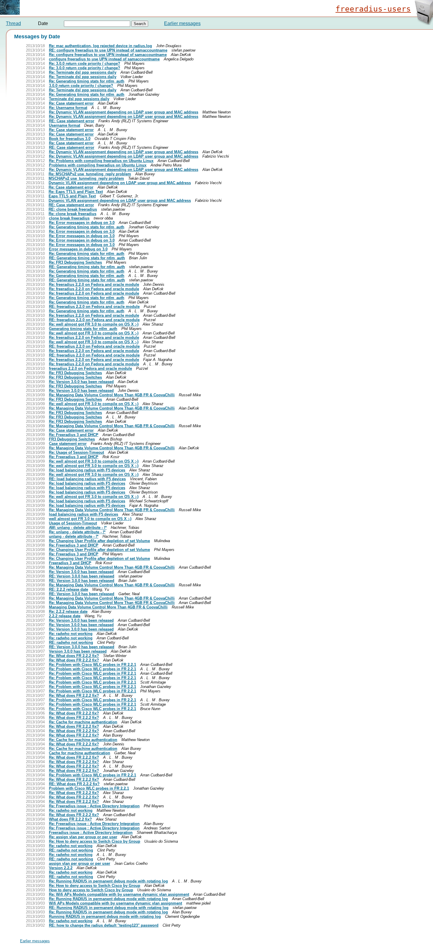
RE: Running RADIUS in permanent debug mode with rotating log (108, 907)
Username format (64, 125)
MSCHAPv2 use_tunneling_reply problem (86, 178)
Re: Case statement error (71, 103)
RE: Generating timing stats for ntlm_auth (87, 258)
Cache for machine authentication (79, 753)
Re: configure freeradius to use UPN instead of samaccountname (108, 54)
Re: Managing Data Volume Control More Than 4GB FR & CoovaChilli (112, 395)
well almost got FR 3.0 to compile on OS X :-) (90, 519)
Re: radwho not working (70, 633)
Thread (13, 23)
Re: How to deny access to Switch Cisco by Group (94, 841)
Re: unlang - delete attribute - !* (77, 532)
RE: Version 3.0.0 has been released (81, 576)
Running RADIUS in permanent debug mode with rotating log (105, 916)
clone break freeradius (69, 218)
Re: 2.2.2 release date (68, 611)
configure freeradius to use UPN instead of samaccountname (104, 59)
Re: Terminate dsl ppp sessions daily (82, 72)
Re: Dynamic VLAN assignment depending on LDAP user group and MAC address (123, 112)
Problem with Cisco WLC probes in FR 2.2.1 (89, 788)
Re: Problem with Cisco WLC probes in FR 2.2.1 (92, 664)
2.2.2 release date (64, 616)
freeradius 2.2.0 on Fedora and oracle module (90, 368)
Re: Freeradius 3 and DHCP (73, 435)
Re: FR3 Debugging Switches (75, 262)
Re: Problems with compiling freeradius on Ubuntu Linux (101, 161)
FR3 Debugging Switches (72, 439)
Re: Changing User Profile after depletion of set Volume (99, 541)
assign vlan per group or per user (79, 863)
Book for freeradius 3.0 (69, 138)
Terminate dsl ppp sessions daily (79, 99)
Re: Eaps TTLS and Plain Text (76, 191)
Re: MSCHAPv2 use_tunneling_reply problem (90, 174)
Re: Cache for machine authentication (83, 722)
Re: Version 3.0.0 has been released (81, 382)
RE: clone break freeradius (73, 209)
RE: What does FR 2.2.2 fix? (74, 784)
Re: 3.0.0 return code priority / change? (84, 63)
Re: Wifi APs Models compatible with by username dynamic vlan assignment (119, 894)
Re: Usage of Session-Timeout (76, 452)
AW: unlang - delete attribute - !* (78, 527)
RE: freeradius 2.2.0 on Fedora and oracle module (94, 306)
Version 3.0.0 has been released (78, 651)
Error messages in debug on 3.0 (78, 249)
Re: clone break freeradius (72, 214)
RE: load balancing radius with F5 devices (87, 479)
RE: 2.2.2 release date (68, 589)
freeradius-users (373, 8)
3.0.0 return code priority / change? (81, 85)
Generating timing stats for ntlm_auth (83, 328)
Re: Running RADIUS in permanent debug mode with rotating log (108, 881)
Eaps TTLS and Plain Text (72, 196)
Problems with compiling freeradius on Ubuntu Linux (97, 165)
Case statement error (68, 443)
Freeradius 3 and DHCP (70, 563)
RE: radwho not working (71, 642)
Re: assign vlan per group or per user (83, 837)
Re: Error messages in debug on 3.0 (82, 222)
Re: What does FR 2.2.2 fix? (74, 656)
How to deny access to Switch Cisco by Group (91, 890)
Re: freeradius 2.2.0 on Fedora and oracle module (94, 284)
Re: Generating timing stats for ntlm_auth (86, 81)
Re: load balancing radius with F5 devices (87, 470)
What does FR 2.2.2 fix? (70, 819)
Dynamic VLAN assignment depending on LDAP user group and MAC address (120, 183)
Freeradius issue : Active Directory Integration (91, 832)
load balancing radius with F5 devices (83, 514)
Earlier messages (182, 23)
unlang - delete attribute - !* (73, 536)
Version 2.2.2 (60, 868)
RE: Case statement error (71, 121)
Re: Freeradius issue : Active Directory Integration (94, 806)
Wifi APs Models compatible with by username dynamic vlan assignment (115, 903)
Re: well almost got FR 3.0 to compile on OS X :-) (93, 324)
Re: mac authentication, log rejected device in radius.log (100, 46)
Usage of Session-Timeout (73, 523)
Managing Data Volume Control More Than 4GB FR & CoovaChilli (108, 607)
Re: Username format (68, 107)
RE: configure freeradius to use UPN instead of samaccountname (108, 50)
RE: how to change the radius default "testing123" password (103, 925)
